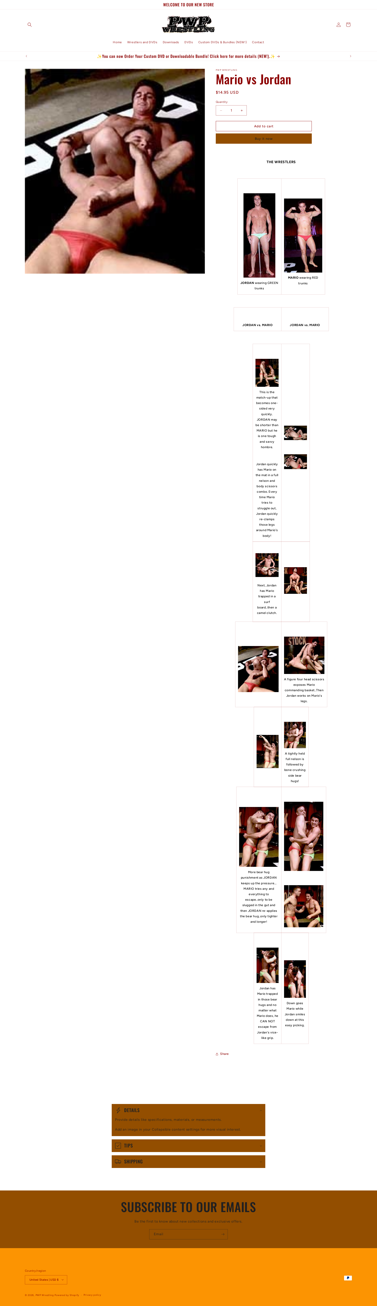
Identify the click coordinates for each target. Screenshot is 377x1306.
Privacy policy (92, 1294)
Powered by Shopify (67, 1295)
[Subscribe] (223, 1234)
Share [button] (224, 1054)
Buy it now (264, 139)
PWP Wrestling (45, 1295)
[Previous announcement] (26, 56)
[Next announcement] (350, 56)
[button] (29, 24)
